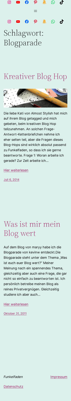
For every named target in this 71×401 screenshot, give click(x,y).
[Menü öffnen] (35, 11)
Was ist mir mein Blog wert (32, 228)
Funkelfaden (13, 377)
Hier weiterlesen (16, 170)
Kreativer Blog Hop (35, 76)
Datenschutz (13, 386)
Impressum (58, 377)
